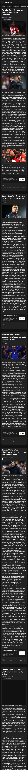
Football (9, 6)
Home (3, 6)
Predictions (16, 6)
